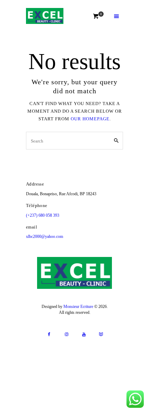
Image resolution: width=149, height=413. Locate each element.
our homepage (90, 118)
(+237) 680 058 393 (42, 215)
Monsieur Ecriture (78, 306)
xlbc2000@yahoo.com (44, 236)
